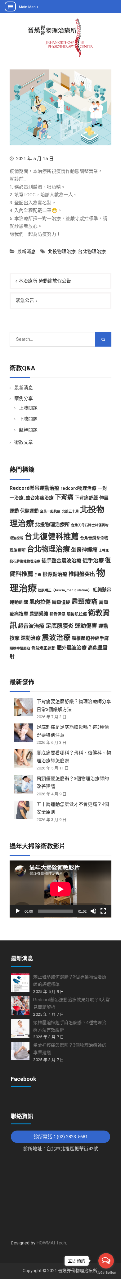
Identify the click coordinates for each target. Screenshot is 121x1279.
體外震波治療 (72, 648)
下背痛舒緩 (86, 498)
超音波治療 (31, 626)
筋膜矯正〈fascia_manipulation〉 (65, 590)
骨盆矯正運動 (43, 648)
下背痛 (64, 497)
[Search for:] (60, 339)
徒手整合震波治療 (61, 561)
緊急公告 (25, 300)
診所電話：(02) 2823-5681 (61, 1136)
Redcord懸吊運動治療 (34, 488)
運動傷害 (86, 626)
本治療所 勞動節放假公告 (45, 281)
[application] (60, 889)
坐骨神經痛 (84, 550)
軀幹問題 (28, 430)
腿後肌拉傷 (77, 614)
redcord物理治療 (78, 488)
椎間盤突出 (82, 574)
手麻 (37, 575)
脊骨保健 (57, 614)
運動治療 (31, 638)
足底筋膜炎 (60, 626)
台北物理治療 (92, 251)
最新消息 (26, 251)
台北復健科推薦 (52, 536)
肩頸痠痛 (85, 601)
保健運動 (29, 511)
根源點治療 (55, 574)
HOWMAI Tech (51, 1243)
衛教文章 (23, 442)
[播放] (18, 911)
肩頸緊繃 (38, 614)
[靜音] (93, 911)
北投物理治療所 (52, 524)
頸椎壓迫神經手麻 (90, 638)
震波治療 (56, 637)
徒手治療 (93, 560)
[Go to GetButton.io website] (106, 1273)
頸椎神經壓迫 (20, 648)
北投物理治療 (62, 251)
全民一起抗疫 (50, 511)
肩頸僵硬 (61, 602)
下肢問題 (28, 419)
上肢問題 (28, 408)
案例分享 (23, 398)
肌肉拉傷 (40, 602)
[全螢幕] (103, 911)
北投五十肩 (70, 511)
